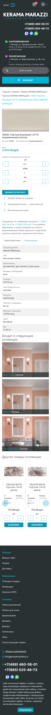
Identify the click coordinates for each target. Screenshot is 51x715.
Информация (31, 240)
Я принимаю (25, 710)
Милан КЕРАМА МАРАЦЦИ (33, 92)
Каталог (15, 92)
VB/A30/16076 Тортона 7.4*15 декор (14, 487)
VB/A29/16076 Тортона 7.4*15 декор (37, 487)
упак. (25, 168)
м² (25, 160)
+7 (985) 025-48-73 (24, 224)
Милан (6, 412)
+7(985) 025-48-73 (36, 28)
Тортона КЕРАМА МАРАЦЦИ (15, 95)
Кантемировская (19, 41)
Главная (6, 92)
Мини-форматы (10, 449)
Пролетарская (17, 56)
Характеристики (12, 240)
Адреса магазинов (15, 651)
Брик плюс (8, 375)
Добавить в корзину (15, 192)
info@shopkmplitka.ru (16, 656)
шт (13, 514)
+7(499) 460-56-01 (36, 23)
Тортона (19, 375)
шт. (25, 177)
